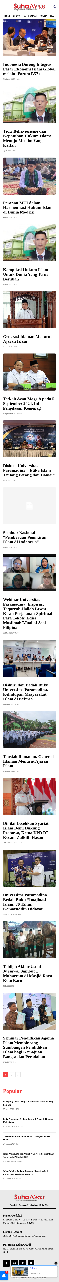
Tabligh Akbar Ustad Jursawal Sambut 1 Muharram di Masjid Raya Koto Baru (27, 973)
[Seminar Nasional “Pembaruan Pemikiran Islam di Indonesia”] (29, 505)
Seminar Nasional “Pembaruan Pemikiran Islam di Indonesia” (24, 537)
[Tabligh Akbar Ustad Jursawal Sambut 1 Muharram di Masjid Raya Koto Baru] (29, 939)
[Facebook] (6, 1263)
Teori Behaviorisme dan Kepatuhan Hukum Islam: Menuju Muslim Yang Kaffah (27, 138)
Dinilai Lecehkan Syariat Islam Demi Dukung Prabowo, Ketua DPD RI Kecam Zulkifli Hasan (25, 830)
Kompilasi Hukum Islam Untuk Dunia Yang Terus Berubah (25, 274)
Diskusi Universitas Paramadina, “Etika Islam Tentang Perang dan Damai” (29, 470)
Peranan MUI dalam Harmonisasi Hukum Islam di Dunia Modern (27, 207)
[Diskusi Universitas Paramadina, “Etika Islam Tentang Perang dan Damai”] (29, 438)
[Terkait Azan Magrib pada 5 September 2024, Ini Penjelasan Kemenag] (29, 372)
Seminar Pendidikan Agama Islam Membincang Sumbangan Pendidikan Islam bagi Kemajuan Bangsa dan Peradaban (28, 1047)
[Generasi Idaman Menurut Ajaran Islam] (29, 309)
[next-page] (18, 1074)
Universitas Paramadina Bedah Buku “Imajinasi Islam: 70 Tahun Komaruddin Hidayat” (25, 902)
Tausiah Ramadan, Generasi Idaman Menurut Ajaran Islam (28, 761)
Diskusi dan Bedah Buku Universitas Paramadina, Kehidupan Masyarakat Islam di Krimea (26, 692)
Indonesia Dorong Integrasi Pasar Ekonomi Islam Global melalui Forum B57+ (29, 69)
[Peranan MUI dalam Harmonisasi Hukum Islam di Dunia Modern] (29, 176)
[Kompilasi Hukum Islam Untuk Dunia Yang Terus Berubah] (29, 242)
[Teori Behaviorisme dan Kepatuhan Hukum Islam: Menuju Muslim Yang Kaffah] (29, 104)
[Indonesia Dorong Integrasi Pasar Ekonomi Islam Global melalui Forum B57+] (29, 37)
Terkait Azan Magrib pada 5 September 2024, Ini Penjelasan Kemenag (28, 403)
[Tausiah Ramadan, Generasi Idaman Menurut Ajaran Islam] (29, 729)
